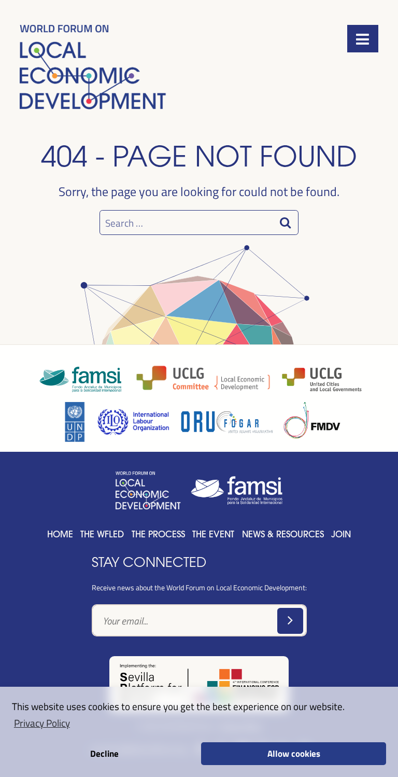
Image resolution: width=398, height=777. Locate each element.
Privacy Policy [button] (42, 722)
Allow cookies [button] (293, 753)
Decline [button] (104, 753)
